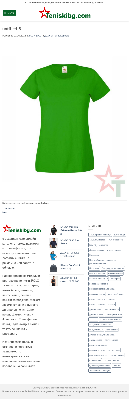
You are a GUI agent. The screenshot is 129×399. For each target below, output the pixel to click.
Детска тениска (96, 250)
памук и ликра (111, 340)
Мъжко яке (94, 255)
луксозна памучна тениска (101, 334)
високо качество (97, 294)
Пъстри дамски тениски (113, 268)
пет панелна (114, 350)
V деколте (103, 245)
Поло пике (94, 268)
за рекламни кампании (110, 319)
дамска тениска (111, 309)
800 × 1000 (35, 35)
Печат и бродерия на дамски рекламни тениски (102, 261)
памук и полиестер (98, 345)
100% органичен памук (100, 234)
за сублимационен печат (100, 324)
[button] (10, 13)
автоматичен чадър (98, 278)
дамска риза (95, 309)
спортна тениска (111, 360)
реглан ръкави (116, 355)
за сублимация (96, 329)
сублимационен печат (99, 365)
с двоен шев (95, 360)
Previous (8, 208)
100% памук (119, 234)
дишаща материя (114, 314)
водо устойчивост (116, 294)
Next (6, 212)
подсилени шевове (98, 355)
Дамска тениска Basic (56, 35)
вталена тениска (97, 304)
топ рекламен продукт (99, 370)
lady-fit (92, 245)
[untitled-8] (64, 118)
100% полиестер (97, 239)
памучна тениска (97, 350)
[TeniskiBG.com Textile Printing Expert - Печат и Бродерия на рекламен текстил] (64, 13)
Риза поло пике (115, 273)
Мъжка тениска (114, 250)
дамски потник (96, 314)
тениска (116, 365)
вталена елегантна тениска (102, 299)
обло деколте (95, 340)
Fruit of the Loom (115, 239)
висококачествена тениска (101, 288)
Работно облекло (97, 273)
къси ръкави (112, 329)
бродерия (115, 278)
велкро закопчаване (98, 283)
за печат (93, 319)
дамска (111, 304)
